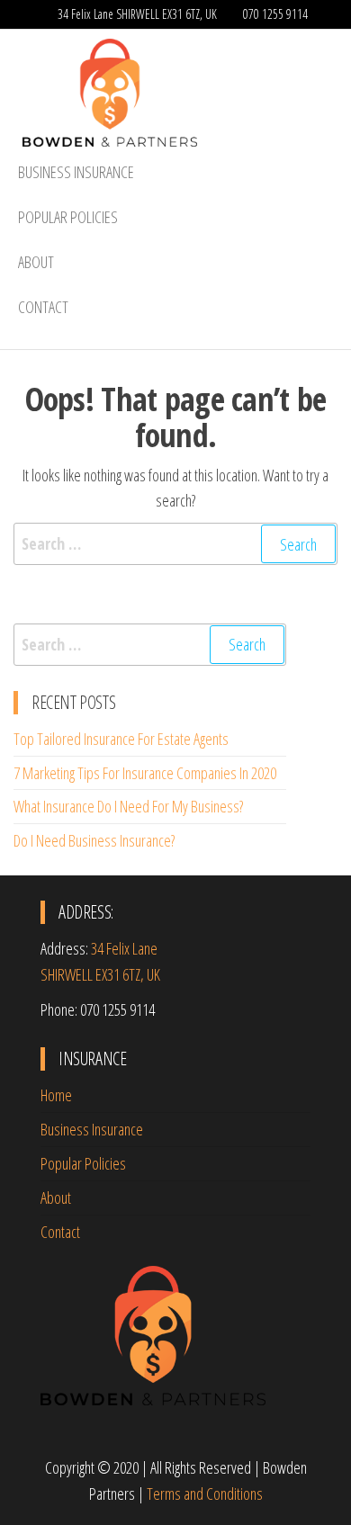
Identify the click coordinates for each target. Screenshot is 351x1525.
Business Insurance (76, 172)
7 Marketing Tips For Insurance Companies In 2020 (145, 773)
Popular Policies (68, 217)
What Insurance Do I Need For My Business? (128, 806)
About (36, 262)
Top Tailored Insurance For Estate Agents (121, 738)
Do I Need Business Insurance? (94, 840)
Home (56, 1095)
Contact (43, 307)
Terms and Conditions (205, 1493)
